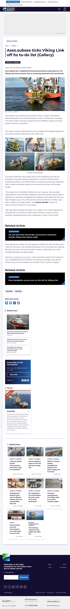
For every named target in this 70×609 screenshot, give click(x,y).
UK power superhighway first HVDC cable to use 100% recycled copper (53, 497)
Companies (62, 567)
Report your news (40, 592)
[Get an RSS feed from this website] (25, 586)
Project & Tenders (12, 62)
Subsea (14, 45)
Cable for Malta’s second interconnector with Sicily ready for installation (16, 465)
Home (7, 45)
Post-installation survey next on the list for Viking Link (33, 280)
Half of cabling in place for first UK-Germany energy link (35, 464)
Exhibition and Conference (15, 5)
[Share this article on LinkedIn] (6, 303)
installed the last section (22, 257)
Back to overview (12, 41)
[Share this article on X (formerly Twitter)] (10, 303)
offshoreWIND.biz (26, 2)
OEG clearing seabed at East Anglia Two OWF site (35, 531)
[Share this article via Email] (18, 303)
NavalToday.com (53, 2)
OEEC (64, 564)
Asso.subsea (9, 292)
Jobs (49, 567)
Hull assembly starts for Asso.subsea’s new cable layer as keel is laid (15, 529)
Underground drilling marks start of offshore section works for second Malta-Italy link (16, 498)
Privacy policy (50, 592)
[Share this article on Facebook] (14, 303)
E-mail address (9, 572)
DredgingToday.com (40, 2)
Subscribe (13, 375)
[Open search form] (59, 9)
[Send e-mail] (21, 586)
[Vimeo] (17, 586)
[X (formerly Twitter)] (25, 380)
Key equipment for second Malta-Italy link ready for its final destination (35, 497)
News (49, 564)
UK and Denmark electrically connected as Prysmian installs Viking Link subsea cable (32, 236)
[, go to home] (9, 9)
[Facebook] (22, 380)
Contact (64, 592)
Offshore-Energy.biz (13, 2)
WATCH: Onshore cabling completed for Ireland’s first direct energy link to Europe (53, 466)
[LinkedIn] (28, 380)
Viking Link (18, 292)
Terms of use (58, 592)
